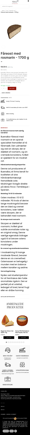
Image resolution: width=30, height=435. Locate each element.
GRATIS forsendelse (22, 356)
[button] (6, 342)
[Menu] (1, 2)
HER (9, 427)
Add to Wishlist (6, 93)
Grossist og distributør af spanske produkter (11, 398)
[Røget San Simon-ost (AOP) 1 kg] (8, 320)
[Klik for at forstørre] (3, 46)
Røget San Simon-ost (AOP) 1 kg (7, 331)
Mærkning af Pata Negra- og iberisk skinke (10, 397)
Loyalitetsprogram (22, 370)
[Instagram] (4, 403)
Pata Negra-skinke (5, 394)
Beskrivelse (4, 128)
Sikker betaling (8, 384)
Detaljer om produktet (8, 296)
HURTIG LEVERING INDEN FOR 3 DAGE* (8, 370)
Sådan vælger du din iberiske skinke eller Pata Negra (13, 395)
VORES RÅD (4, 391)
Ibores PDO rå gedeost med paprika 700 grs (22, 331)
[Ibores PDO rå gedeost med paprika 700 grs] (22, 320)
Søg (27, 6)
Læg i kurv (12, 88)
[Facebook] (1, 403)
